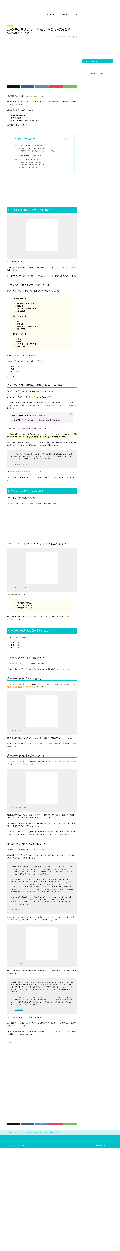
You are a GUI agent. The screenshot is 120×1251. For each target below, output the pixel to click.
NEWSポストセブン (21, 464)
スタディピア (19, 730)
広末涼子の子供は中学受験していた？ (32, 165)
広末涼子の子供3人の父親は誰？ (30, 155)
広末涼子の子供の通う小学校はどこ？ (32, 162)
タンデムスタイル (20, 587)
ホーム (40, 14)
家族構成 (10, 1042)
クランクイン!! (19, 254)
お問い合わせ (63, 14)
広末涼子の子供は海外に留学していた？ (33, 167)
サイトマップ (77, 14)
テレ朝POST (19, 963)
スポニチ (17, 909)
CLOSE (65, 138)
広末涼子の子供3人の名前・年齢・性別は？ (34, 148)
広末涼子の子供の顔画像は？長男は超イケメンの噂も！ (38, 151)
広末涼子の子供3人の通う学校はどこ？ (32, 159)
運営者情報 (51, 14)
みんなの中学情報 (20, 807)
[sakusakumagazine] (60, 10)
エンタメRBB (19, 1010)
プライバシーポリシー (13, 1145)
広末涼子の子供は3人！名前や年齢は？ (32, 145)
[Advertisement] (42, 190)
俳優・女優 (10, 25)
